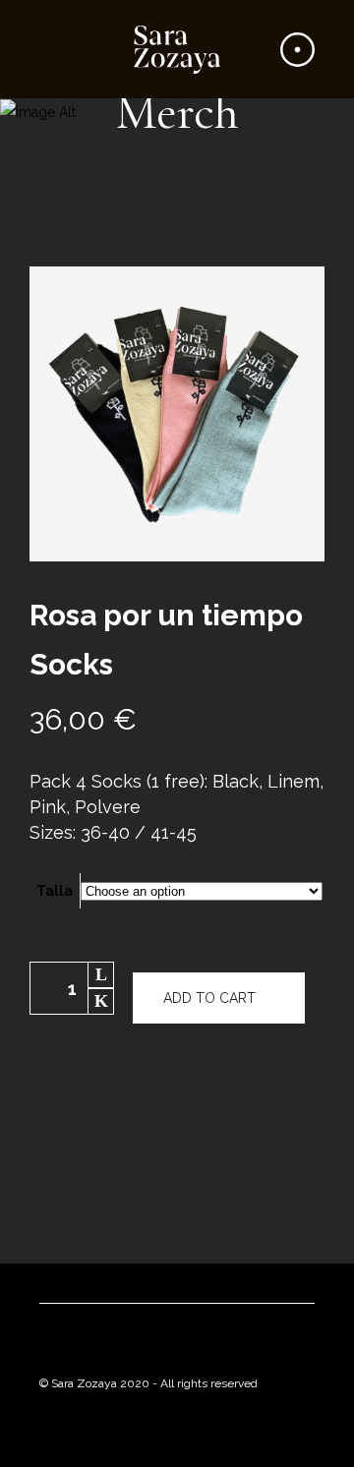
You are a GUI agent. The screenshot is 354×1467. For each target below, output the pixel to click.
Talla (54, 891)
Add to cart (209, 998)
